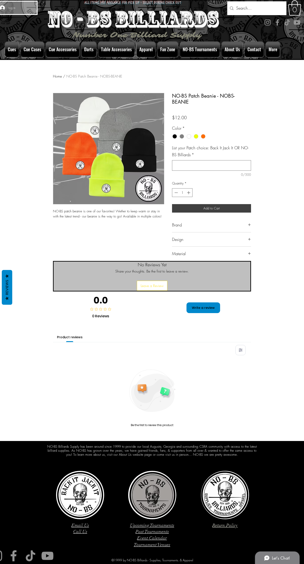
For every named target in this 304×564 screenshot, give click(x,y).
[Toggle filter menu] (240, 350)
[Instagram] (267, 22)
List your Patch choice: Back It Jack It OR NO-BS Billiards (210, 151)
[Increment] (189, 193)
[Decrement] (176, 193)
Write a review (203, 308)
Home (57, 76)
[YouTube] (297, 22)
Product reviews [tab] (70, 337)
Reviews (7, 287)
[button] (294, 8)
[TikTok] (287, 22)
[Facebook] (277, 22)
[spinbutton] (182, 193)
